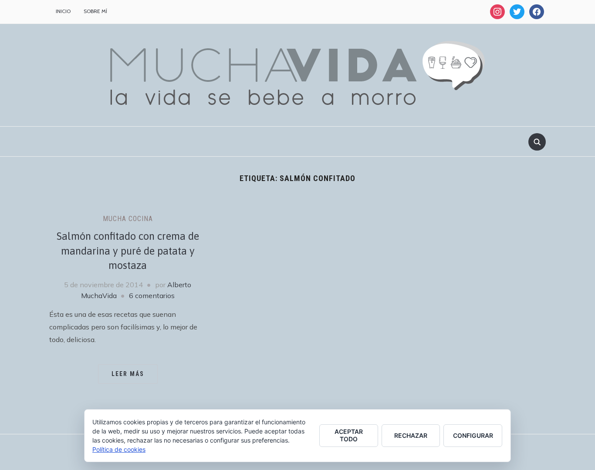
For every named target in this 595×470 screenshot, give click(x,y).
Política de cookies (118, 449)
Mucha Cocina (128, 219)
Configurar (473, 435)
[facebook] (536, 11)
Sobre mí (95, 11)
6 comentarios (152, 295)
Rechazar (410, 435)
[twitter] (517, 11)
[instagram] (497, 11)
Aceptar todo (349, 435)
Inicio (63, 11)
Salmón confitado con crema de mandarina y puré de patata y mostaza (128, 250)
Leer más (128, 373)
